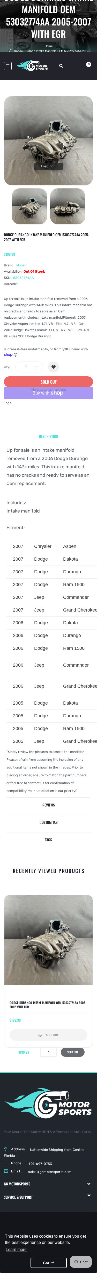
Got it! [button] (48, 1263)
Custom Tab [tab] (49, 822)
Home (49, 46)
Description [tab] (48, 436)
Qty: (7, 367)
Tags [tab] (48, 839)
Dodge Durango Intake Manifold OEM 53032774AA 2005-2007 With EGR (48, 1005)
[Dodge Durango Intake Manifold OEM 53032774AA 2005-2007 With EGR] (29, 206)
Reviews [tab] (48, 805)
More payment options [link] (48, 389)
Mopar (21, 265)
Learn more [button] (16, 1249)
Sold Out (72, 1052)
